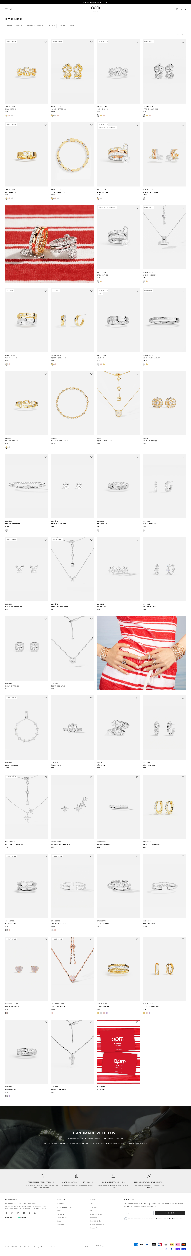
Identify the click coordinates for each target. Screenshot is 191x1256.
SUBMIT (117, 645)
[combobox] (116, 639)
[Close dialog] (136, 611)
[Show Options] (133, 639)
